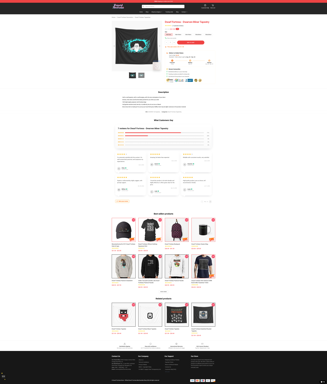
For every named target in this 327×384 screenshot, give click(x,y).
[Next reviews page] (210, 201)
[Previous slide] (114, 46)
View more (163, 291)
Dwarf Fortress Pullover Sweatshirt (122, 280)
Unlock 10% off (3, 376)
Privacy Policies (143, 364)
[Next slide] (159, 46)
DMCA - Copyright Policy (145, 367)
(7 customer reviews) (177, 25)
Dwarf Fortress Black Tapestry (147, 329)
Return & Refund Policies (171, 364)
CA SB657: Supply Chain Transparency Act (150, 369)
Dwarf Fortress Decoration (125, 17)
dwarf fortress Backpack (172, 244)
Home (113, 17)
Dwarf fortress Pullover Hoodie (174, 280)
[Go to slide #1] (132, 75)
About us (141, 359)
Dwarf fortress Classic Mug (199, 244)
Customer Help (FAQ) (170, 369)
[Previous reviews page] (202, 201)
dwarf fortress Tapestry (119, 329)
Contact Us (168, 367)
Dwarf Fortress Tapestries (142, 17)
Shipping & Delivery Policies (172, 359)
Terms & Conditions (144, 362)
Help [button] (324, 381)
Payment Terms (169, 362)
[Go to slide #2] (141, 75)
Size (166, 32)
